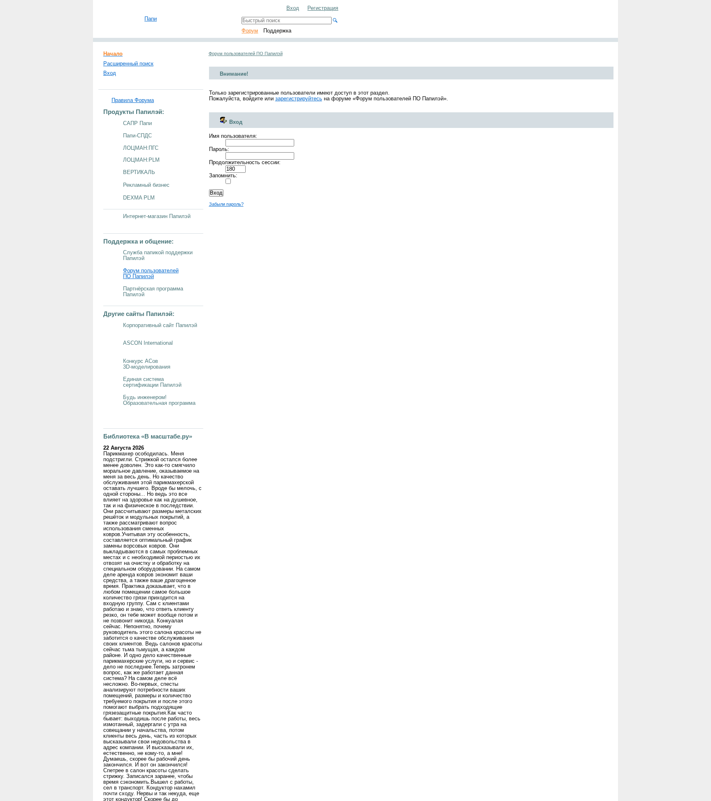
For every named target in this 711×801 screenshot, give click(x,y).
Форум (250, 31)
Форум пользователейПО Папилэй (151, 273)
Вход (292, 8)
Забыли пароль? (226, 204)
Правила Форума (133, 100)
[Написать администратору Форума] (260, 8)
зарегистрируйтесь (298, 99)
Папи (150, 19)
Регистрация (322, 8)
